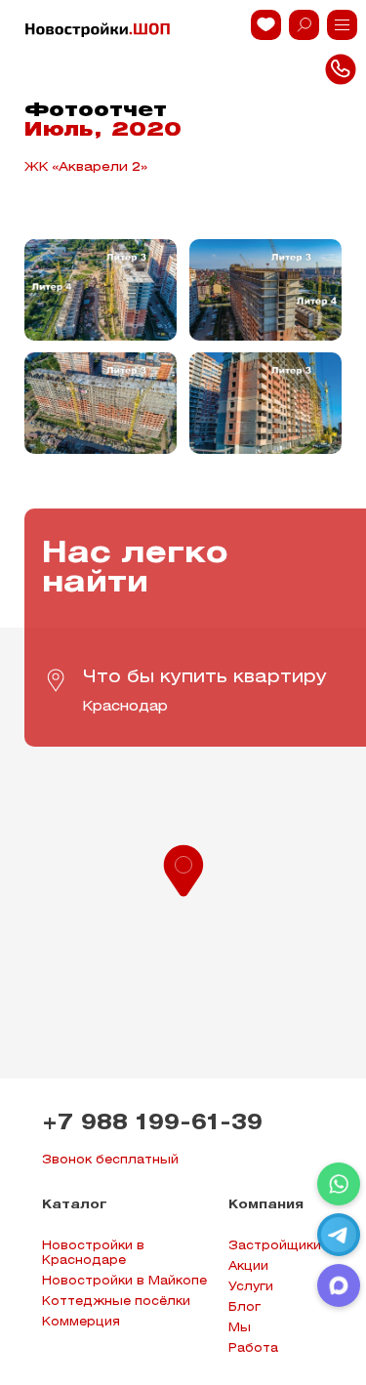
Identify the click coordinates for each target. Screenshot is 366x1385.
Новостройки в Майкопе (124, 1281)
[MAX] (338, 1285)
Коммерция (81, 1322)
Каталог (74, 1205)
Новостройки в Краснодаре (93, 1253)
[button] (183, 869)
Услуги (250, 1287)
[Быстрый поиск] (304, 25)
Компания (266, 1205)
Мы (239, 1328)
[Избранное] (266, 25)
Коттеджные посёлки (116, 1301)
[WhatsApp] (338, 1183)
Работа (253, 1348)
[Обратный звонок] (342, 25)
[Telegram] (338, 1234)
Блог (244, 1307)
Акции (248, 1266)
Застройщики (274, 1246)
